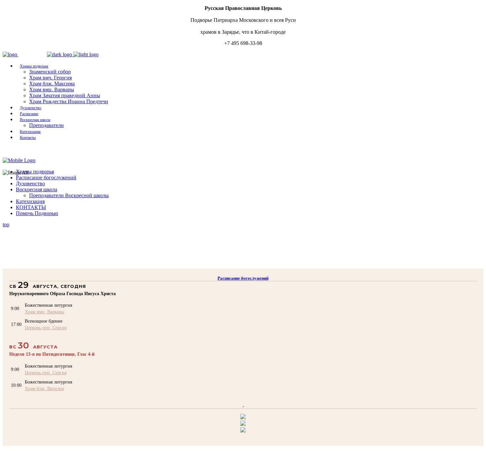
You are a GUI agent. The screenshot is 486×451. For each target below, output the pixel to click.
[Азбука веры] (243, 430)
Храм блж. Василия (44, 388)
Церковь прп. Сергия (45, 327)
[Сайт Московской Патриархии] (243, 417)
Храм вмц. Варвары (44, 311)
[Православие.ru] (243, 424)
